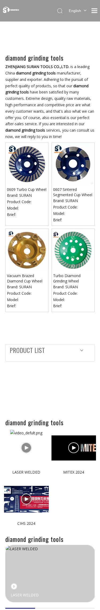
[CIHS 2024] (26, 499)
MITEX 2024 (73, 472)
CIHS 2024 (26, 523)
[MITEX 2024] (73, 448)
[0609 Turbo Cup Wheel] (27, 163)
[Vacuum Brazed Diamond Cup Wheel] (27, 249)
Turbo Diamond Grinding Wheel (67, 278)
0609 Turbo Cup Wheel (26, 189)
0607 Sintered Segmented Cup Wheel (72, 192)
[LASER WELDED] (26, 448)
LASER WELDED (26, 472)
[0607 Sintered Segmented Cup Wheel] (73, 163)
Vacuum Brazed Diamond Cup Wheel (24, 278)
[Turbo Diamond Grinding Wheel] (73, 249)
